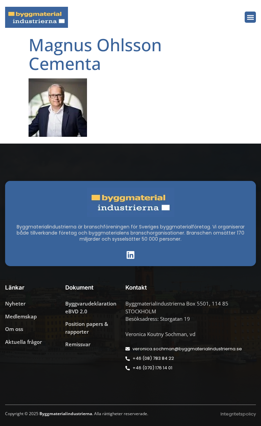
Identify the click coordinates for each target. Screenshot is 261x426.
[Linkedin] (130, 255)
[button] (250, 17)
